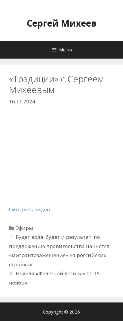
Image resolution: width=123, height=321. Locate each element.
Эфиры (24, 227)
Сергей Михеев (62, 23)
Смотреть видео (29, 209)
